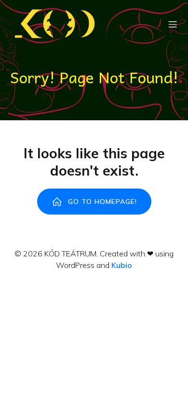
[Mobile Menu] (172, 24)
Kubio (121, 265)
